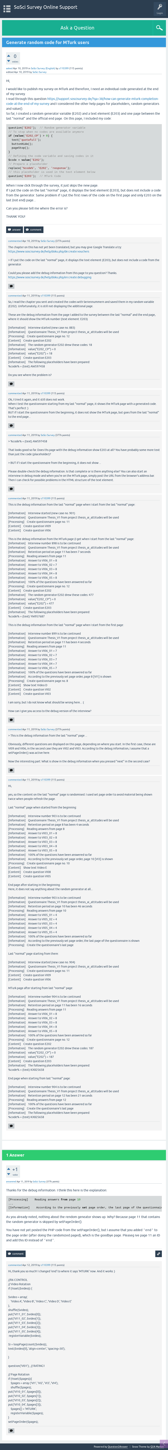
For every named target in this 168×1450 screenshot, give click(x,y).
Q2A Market (157, 1446)
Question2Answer (118, 1446)
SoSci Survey (40, 72)
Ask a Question (77, 28)
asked (9, 68)
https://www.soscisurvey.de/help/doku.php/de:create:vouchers (48, 251)
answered (11, 1181)
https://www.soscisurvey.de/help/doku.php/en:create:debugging (49, 277)
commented (15, 241)
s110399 (64, 68)
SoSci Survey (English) (43, 68)
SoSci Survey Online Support (45, 7)
